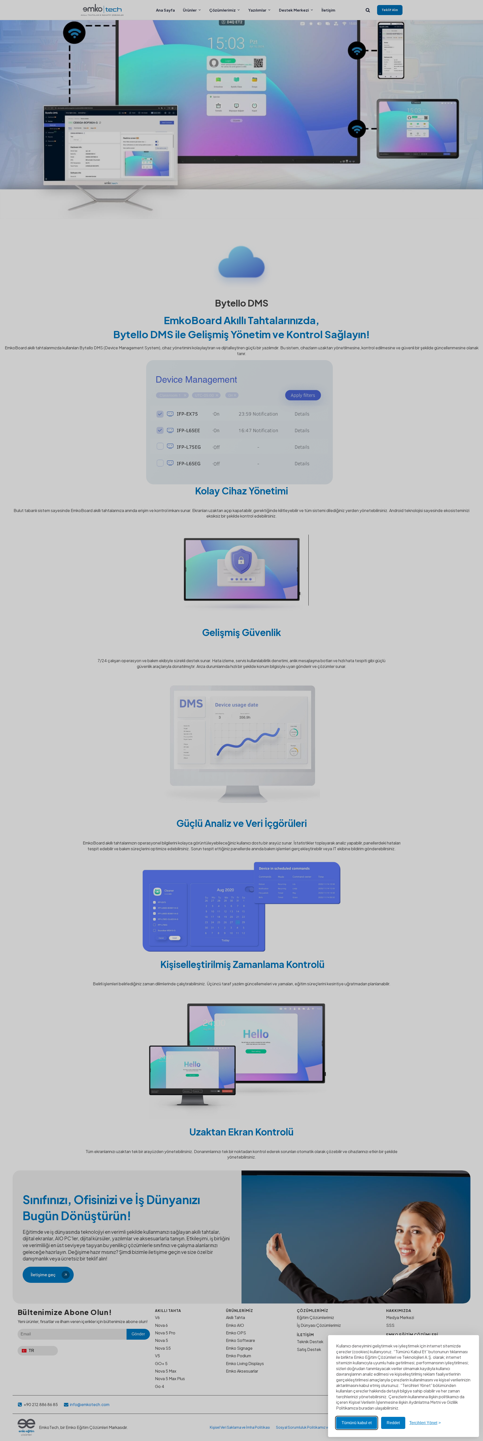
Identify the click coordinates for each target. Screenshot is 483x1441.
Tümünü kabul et (357, 1423)
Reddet (393, 1423)
